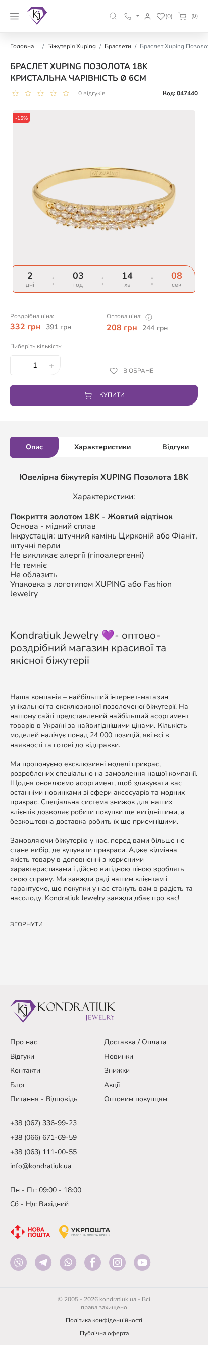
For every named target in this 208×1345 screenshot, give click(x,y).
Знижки (117, 1070)
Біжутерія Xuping (71, 46)
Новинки (118, 1056)
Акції (112, 1085)
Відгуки (22, 1056)
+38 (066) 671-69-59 (43, 1137)
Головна (22, 46)
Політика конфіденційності (104, 1320)
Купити (112, 395)
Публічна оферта (104, 1333)
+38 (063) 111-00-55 (43, 1152)
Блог (18, 1085)
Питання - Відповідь (44, 1099)
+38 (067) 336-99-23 (43, 1123)
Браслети (118, 46)
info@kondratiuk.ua (40, 1166)
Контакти (25, 1070)
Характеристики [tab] (102, 447)
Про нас (23, 1042)
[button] (113, 16)
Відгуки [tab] (175, 447)
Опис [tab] (34, 447)
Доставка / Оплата (135, 1042)
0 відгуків (92, 93)
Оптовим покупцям (135, 1099)
